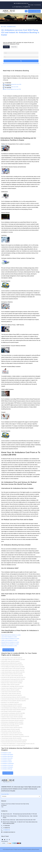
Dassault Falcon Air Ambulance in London (10, 642)
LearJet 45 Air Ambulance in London (9, 636)
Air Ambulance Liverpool (6, 761)
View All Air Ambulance (8, 649)
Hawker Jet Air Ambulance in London (9, 640)
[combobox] (21, 796)
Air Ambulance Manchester (7, 756)
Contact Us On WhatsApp (34, 11)
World (5, 26)
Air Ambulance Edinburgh (6, 768)
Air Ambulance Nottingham (7, 767)
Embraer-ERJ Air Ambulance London (9, 645)
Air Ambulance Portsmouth (7, 765)
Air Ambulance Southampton (7, 763)
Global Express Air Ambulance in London (10, 643)
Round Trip (14, 46)
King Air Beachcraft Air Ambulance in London (11, 635)
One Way (6, 46)
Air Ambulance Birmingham (7, 754)
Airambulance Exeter (11, 26)
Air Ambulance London (6, 752)
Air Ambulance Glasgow (6, 760)
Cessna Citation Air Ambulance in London (10, 638)
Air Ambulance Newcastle (7, 758)
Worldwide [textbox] (4, 796)
